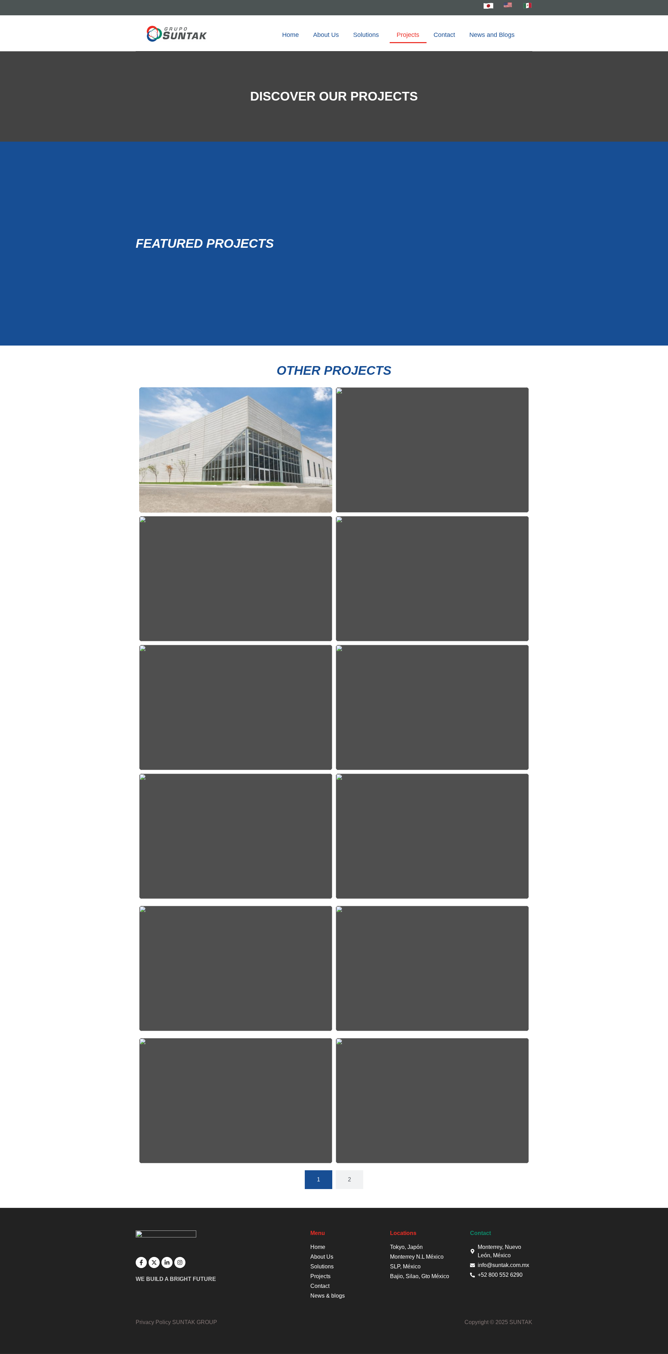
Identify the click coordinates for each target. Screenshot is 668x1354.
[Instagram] (179, 1262)
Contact (444, 34)
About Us (326, 34)
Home (290, 34)
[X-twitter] (154, 1262)
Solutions (366, 34)
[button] (368, 35)
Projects (408, 34)
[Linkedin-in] (167, 1262)
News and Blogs (492, 34)
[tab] (318, 1179)
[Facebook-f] (141, 1262)
